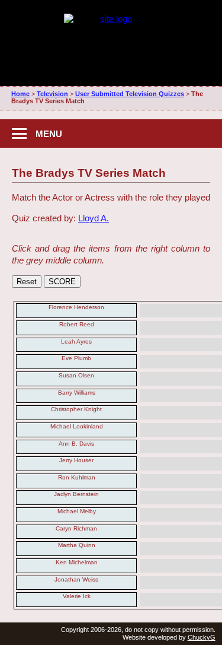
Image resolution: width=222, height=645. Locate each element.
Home (20, 93)
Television (52, 93)
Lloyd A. (93, 218)
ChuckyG (201, 637)
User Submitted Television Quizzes (129, 93)
